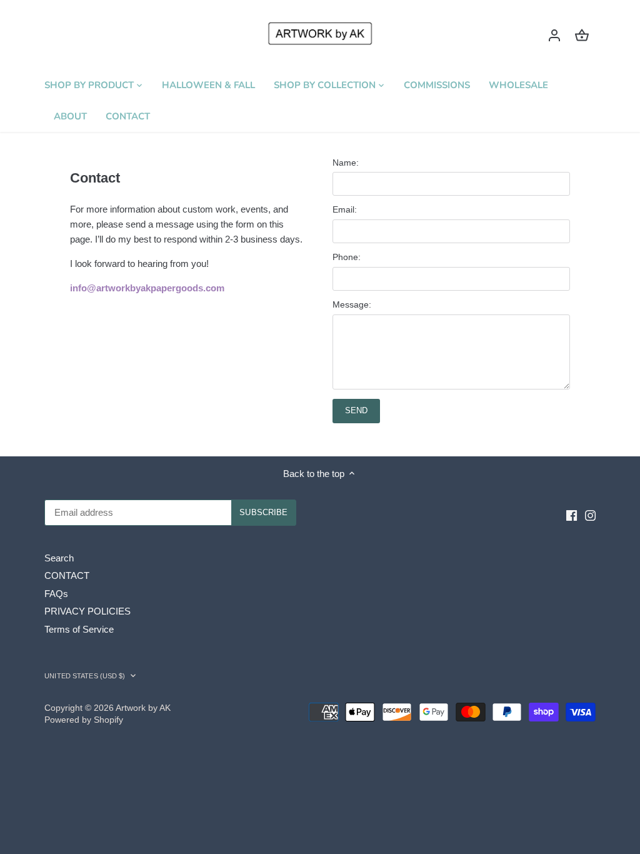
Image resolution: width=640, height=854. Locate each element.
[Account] (554, 35)
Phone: (346, 257)
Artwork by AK (143, 708)
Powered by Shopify (83, 720)
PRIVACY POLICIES (87, 611)
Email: (344, 209)
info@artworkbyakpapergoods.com (147, 288)
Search (59, 558)
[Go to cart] (581, 35)
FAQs (56, 593)
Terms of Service (79, 629)
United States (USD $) (84, 676)
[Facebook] (571, 514)
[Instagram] (590, 514)
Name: (345, 163)
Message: (351, 304)
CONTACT (66, 575)
